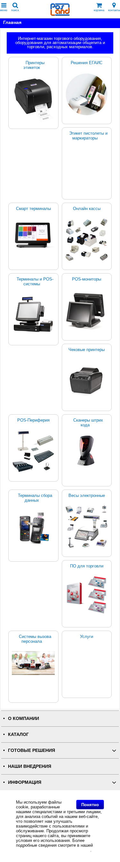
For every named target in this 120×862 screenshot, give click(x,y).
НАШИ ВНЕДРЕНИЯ (29, 766)
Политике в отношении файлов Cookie (53, 850)
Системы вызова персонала (35, 639)
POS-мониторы (86, 279)
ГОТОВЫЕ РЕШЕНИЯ (31, 750)
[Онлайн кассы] (86, 239)
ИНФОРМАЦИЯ (24, 782)
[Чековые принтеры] (86, 379)
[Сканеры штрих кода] (86, 451)
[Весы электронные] (86, 526)
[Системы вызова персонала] (33, 663)
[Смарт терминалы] (33, 235)
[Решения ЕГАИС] (86, 94)
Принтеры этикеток (33, 65)
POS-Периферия (33, 420)
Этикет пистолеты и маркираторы (88, 135)
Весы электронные (86, 495)
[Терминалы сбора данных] (33, 528)
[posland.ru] (60, 14)
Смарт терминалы (33, 208)
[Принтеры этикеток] (33, 100)
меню (3, 10)
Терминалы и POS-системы (35, 281)
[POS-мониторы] (86, 310)
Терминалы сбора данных (35, 498)
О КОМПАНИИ (23, 718)
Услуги (86, 636)
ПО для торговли (86, 566)
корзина (99, 10)
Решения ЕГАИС (86, 62)
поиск (15, 10)
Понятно (90, 804)
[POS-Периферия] (33, 451)
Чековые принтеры (86, 349)
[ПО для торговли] (86, 595)
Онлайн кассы (86, 208)
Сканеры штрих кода (88, 422)
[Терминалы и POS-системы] (33, 314)
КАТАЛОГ (18, 734)
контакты (114, 10)
